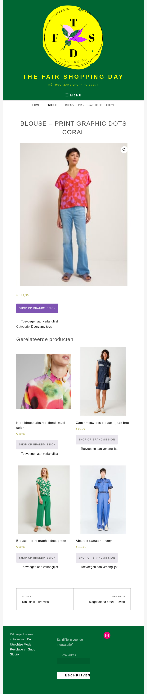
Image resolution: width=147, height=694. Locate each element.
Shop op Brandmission (37, 308)
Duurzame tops (41, 326)
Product (53, 105)
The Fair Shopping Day (73, 77)
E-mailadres (68, 655)
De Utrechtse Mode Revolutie (20, 644)
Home (36, 105)
